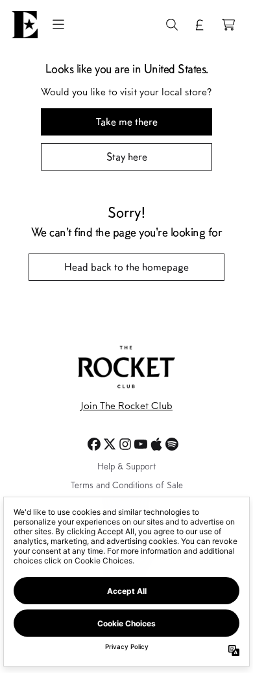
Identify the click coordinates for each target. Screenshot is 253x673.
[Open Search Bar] (171, 24)
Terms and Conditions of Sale (127, 486)
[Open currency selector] (200, 24)
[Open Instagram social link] (125, 444)
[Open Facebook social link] (94, 444)
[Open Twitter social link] (109, 444)
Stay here (126, 156)
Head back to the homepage (126, 267)
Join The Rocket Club (126, 406)
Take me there (127, 121)
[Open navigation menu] (58, 24)
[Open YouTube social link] (140, 444)
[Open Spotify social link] (172, 444)
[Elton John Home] (25, 24)
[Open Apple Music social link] (156, 444)
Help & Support (126, 467)
